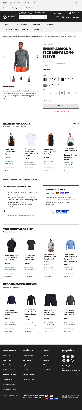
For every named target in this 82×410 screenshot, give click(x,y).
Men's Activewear (37, 36)
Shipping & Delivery (9, 374)
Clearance (49, 24)
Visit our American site (29, 3)
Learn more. (32, 8)
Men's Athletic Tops (49, 36)
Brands (36, 29)
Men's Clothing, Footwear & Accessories (20, 36)
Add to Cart (61, 106)
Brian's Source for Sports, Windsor (35, 12)
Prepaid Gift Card (28, 379)
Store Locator (27, 360)
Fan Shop (36, 24)
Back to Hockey (21, 24)
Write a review (60, 63)
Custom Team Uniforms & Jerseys (16, 29)
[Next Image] (37, 56)
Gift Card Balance (28, 374)
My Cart (25, 370)
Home (5, 36)
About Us (45, 355)
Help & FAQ (6, 355)
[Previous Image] (4, 56)
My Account (26, 365)
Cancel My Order (28, 355)
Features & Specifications (12, 180)
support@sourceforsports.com (71, 370)
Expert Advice (56, 17)
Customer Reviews (30, 180)
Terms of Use (25, 396)
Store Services (7, 379)
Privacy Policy (30, 396)
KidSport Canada (48, 365)
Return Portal (7, 360)
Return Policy (47, 101)
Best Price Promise (9, 370)
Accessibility (47, 370)
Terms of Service (35, 396)
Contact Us (46, 360)
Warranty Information (9, 389)
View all (76, 123)
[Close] (76, 2)
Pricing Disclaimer (9, 384)
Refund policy (41, 396)
